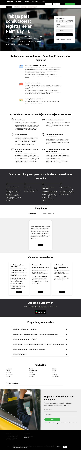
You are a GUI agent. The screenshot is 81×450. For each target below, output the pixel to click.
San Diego (8, 372)
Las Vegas (55, 374)
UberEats (17, 6)
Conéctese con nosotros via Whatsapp (28, 437)
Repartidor (26, 1)
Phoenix (8, 370)
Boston (54, 370)
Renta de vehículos (34, 1)
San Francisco (9, 374)
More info (58, 446)
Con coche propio (32, 6)
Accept (65, 446)
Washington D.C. (33, 370)
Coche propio (32, 213)
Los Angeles (9, 369)
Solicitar (19, 291)
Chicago (31, 372)
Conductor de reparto (10, 439)
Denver (31, 369)
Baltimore (54, 369)
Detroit (54, 372)
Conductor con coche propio (11, 437)
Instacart (24, 6)
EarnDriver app (13, 198)
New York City (55, 376)
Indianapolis (32, 374)
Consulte (40, 244)
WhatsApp (10, 194)
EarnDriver (9, 1)
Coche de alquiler (48, 213)
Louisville (31, 376)
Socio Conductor (18, 1)
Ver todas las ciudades (12, 383)
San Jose (8, 376)
